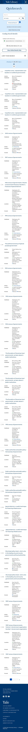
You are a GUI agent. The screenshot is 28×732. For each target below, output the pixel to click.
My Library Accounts (9, 708)
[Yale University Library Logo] (14, 2)
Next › (20, 62)
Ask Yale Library (7, 705)
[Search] (23, 18)
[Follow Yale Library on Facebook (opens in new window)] (3, 696)
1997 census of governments (13, 157)
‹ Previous (14, 62)
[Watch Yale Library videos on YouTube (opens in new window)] (9, 696)
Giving (5, 718)
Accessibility (6, 716)
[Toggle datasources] (19, 30)
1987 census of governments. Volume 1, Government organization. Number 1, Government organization (16, 627)
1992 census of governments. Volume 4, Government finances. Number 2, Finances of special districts (16, 184)
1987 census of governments (14, 601)
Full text (15, 106)
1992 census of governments (13, 215)
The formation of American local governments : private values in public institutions (14, 355)
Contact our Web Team (9, 712)
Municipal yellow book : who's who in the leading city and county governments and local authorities (15, 553)
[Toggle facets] (25, 56)
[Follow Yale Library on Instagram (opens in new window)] (6, 696)
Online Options (16, 172)
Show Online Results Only (14, 50)
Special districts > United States (14, 41)
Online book (16, 146)
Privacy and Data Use (9, 720)
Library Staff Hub (7, 723)
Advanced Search (12, 22)
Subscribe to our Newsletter (11, 710)
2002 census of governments (13, 133)
